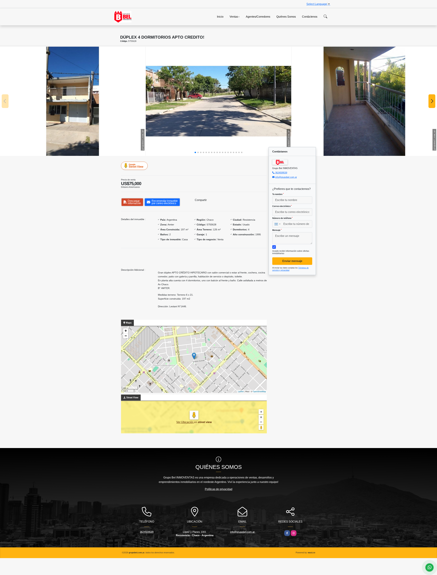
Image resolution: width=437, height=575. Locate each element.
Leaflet (241, 391)
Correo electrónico (282, 206)
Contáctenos (309, 16)
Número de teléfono (282, 218)
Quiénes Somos (286, 16)
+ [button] (126, 331)
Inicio (220, 16)
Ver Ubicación (185, 422)
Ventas (234, 16)
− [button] (126, 336)
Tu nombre (278, 194)
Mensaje (277, 230)
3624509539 (281, 172)
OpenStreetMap (259, 391)
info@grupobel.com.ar (286, 177)
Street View (136, 165)
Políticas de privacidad (218, 489)
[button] (195, 152)
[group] (72, 101)
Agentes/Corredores (258, 16)
